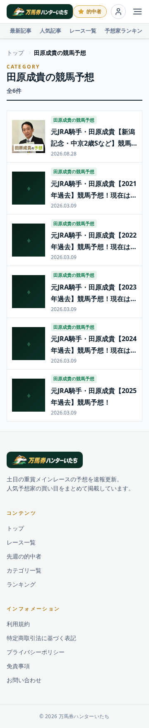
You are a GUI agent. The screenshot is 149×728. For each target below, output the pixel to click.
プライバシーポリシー (36, 652)
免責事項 (18, 666)
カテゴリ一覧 (24, 570)
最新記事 (20, 30)
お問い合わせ (24, 680)
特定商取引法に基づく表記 (41, 638)
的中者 (94, 11)
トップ (15, 53)
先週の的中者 (24, 556)
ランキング (21, 584)
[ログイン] (118, 11)
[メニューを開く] (137, 11)
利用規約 (18, 624)
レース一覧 (83, 30)
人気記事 (50, 30)
